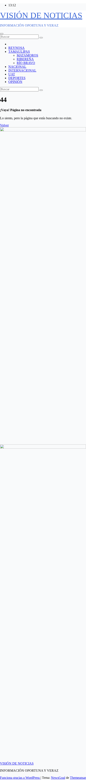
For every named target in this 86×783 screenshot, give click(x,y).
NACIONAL (17, 66)
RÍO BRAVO (26, 63)
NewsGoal (58, 777)
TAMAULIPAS (19, 51)
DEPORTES (16, 78)
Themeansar (78, 777)
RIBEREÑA (25, 59)
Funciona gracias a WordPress (20, 777)
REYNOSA (16, 48)
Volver (4, 125)
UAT (11, 74)
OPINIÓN (15, 81)
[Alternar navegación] (1, 33)
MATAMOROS (27, 55)
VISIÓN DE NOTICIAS (41, 15)
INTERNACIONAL (22, 70)
